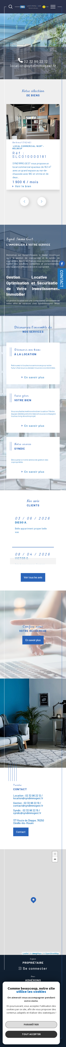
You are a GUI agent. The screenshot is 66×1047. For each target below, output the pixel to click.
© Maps (36, 953)
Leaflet (26, 953)
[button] (41, 201)
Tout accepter (31, 1034)
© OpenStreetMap (51, 953)
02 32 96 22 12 (36, 61)
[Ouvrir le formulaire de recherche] (10, 7)
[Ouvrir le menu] (53, 6)
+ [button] (55, 854)
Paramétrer (31, 1024)
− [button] (55, 859)
